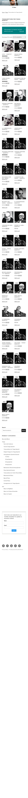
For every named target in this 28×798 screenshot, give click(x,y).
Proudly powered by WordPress (16, 549)
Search (4, 427)
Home (3, 12)
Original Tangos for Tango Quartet (12, 452)
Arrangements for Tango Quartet (12, 483)
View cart (21, 31)
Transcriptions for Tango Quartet (11, 449)
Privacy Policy (5, 549)
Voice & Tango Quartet (9, 446)
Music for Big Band (8, 488)
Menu (14, 7)
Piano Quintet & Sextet (9, 470)
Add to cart (4, 60)
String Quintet (8, 462)
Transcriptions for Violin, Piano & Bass (13, 472)
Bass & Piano (7, 478)
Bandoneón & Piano (8, 475)
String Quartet (8, 459)
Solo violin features (8, 444)
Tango (6, 12)
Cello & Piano (7, 480)
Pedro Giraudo (10, 2)
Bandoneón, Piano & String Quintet (12, 467)
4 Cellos (7, 456)
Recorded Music (6, 439)
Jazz (3, 486)
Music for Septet (8, 494)
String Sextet (8, 464)
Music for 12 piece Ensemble (10, 491)
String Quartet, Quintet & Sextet (11, 454)
